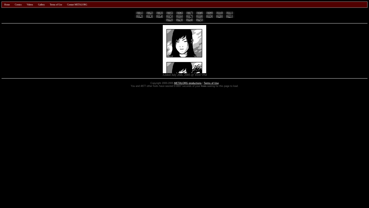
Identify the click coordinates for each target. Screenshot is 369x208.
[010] (219, 12)
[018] (199, 16)
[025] (199, 19)
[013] (149, 16)
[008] (199, 12)
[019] (209, 16)
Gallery (41, 4)
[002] (149, 12)
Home (7, 4)
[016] (179, 16)
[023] (179, 19)
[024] (189, 19)
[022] (169, 19)
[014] (159, 16)
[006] (179, 12)
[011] (229, 12)
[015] (169, 16)
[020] (219, 16)
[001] (139, 12)
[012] (139, 16)
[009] (209, 12)
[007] (189, 12)
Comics (18, 4)
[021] (229, 16)
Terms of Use (56, 4)
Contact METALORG (77, 4)
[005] (169, 12)
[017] (189, 16)
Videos (30, 4)
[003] (159, 12)
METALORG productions (188, 83)
